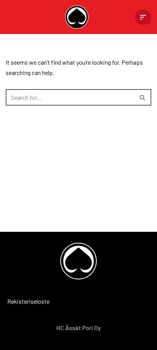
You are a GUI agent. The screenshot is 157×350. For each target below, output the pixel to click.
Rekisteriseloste (17, 301)
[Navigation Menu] (143, 17)
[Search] (142, 97)
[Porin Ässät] (78, 17)
